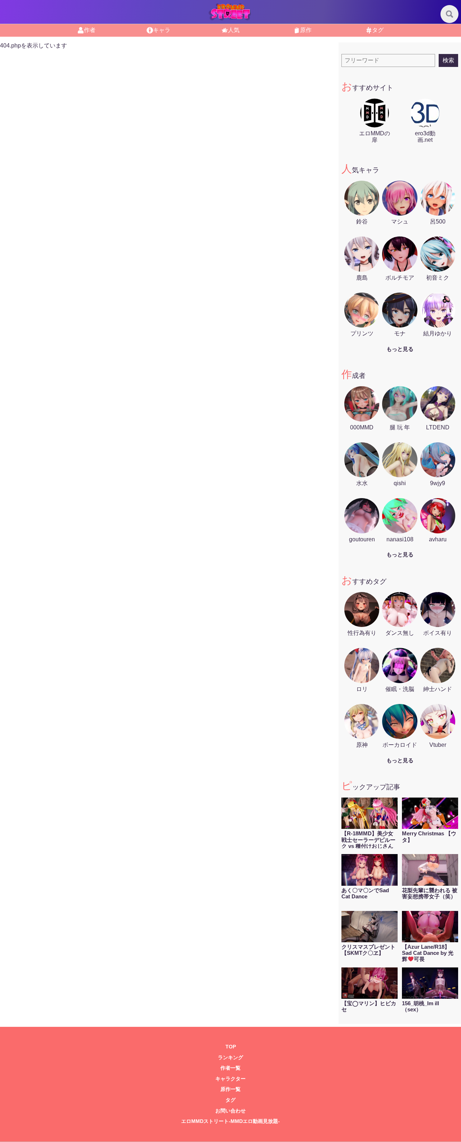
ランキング (230, 1057)
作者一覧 (230, 1068)
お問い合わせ (230, 1111)
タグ (230, 1100)
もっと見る (399, 349)
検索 (448, 60)
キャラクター (230, 1079)
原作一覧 (230, 1089)
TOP (230, 1047)
